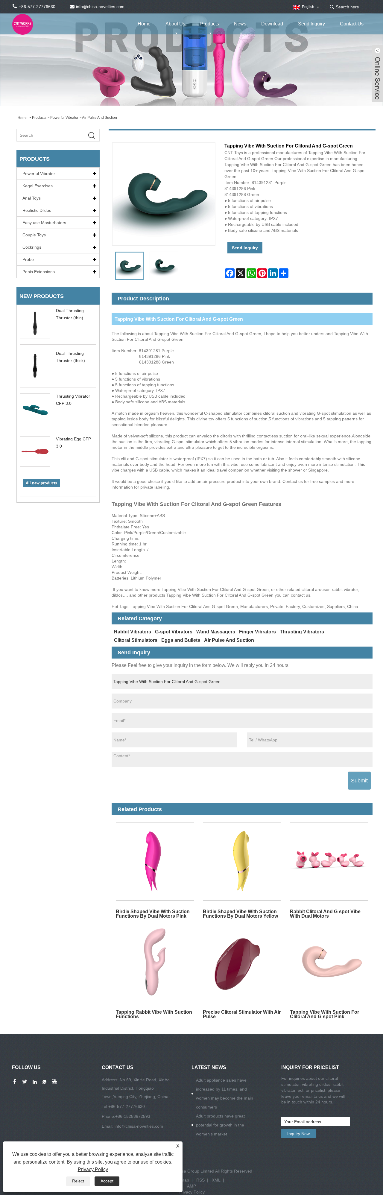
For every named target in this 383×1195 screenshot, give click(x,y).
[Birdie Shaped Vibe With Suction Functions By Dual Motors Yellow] (241, 861)
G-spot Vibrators (173, 631)
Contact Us (352, 23)
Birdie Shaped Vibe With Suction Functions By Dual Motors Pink (153, 913)
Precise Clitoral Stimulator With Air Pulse (242, 1014)
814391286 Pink (154, 356)
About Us (175, 23)
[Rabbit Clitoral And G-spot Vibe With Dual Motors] (329, 861)
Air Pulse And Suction (99, 117)
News (240, 23)
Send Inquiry (311, 23)
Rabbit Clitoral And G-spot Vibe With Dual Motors (325, 913)
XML (216, 1180)
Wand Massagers (215, 631)
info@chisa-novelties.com (139, 1126)
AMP (191, 1186)
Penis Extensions (38, 271)
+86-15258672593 (132, 1116)
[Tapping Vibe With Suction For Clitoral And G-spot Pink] (329, 962)
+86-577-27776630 (126, 1106)
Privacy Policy (192, 1192)
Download (272, 23)
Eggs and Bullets (180, 640)
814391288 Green (156, 362)
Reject (78, 1181)
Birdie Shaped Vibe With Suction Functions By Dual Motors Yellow (240, 913)
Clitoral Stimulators (135, 640)
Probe (28, 259)
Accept (107, 1181)
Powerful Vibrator (64, 117)
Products (209, 23)
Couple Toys (34, 234)
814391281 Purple (156, 350)
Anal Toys (31, 198)
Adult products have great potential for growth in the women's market (220, 1125)
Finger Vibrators (257, 631)
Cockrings (31, 247)
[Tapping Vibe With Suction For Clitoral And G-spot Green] (129, 266)
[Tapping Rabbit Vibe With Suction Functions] (155, 962)
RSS (200, 1180)
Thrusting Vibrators (302, 631)
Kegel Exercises (37, 185)
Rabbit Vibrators (132, 631)
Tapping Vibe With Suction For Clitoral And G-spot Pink (324, 1014)
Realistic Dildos (36, 210)
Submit (359, 781)
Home (144, 23)
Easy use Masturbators (44, 222)
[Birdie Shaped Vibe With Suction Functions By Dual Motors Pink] (155, 861)
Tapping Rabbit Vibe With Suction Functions (154, 1014)
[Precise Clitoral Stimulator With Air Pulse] (241, 962)
